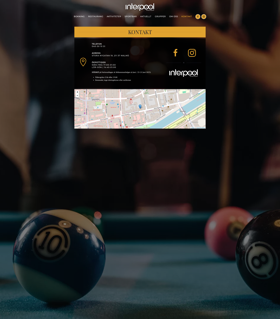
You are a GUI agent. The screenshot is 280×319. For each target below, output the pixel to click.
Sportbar (131, 16)
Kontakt (186, 16)
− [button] (77, 95)
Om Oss (173, 16)
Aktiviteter (114, 16)
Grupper (160, 16)
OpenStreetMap (201, 128)
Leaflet (192, 128)
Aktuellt (145, 16)
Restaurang (95, 16)
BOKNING (79, 16)
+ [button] (77, 92)
